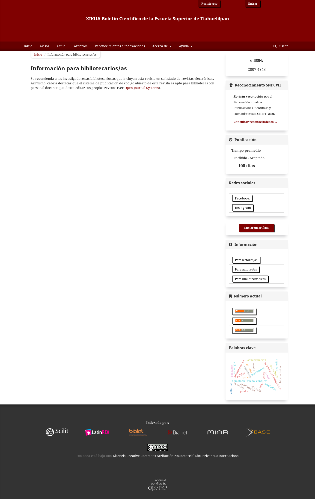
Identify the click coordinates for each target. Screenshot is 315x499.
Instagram (243, 207)
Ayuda (184, 46)
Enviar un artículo (256, 228)
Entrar (252, 3)
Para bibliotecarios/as (250, 279)
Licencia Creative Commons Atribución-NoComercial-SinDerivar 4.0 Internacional (176, 456)
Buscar (282, 46)
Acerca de (160, 46)
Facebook (242, 198)
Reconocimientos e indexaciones (120, 46)
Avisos (44, 46)
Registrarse (209, 3)
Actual (61, 46)
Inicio (28, 46)
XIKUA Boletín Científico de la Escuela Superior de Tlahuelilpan (157, 18)
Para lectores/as (246, 260)
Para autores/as (246, 269)
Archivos (80, 46)
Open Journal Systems (142, 88)
